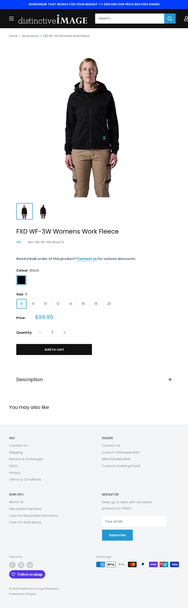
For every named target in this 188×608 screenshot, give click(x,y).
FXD (18, 242)
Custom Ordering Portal (121, 466)
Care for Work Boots (25, 522)
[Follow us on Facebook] (12, 565)
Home (13, 36)
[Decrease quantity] (40, 332)
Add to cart (54, 349)
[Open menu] (11, 18)
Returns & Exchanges (26, 459)
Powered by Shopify (22, 594)
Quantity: (24, 332)
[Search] (170, 19)
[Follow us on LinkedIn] (30, 565)
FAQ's (13, 466)
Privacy (15, 472)
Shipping (16, 452)
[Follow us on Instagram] (21, 565)
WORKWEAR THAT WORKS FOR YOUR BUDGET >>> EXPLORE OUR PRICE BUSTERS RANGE (94, 4)
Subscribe (117, 535)
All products (30, 36)
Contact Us (18, 445)
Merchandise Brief (116, 459)
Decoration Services (25, 508)
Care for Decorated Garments (33, 515)
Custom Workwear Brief (121, 452)
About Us (16, 502)
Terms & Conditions (25, 479)
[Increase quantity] (64, 332)
